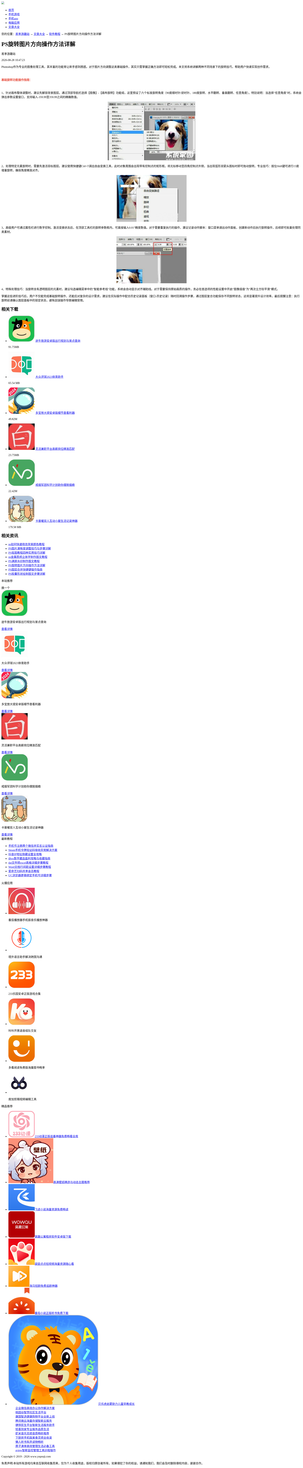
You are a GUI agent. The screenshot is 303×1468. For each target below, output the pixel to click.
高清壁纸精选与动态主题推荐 (71, 1182)
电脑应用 (14, 22)
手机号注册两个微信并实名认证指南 (30, 845)
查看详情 (7, 629)
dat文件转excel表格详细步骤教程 (28, 862)
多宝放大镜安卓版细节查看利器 (55, 412)
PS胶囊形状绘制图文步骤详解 (26, 573)
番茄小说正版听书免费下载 (51, 1313)
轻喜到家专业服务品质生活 (32, 1429)
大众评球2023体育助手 (49, 376)
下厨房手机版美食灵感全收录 (33, 1437)
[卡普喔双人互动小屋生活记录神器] (21, 520)
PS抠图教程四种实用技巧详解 (26, 552)
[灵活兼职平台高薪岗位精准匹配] (21, 448)
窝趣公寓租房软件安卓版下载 (53, 1236)
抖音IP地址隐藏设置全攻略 (25, 854)
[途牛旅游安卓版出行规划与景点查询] (21, 340)
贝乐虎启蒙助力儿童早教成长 (116, 1403)
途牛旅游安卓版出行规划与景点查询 (57, 340)
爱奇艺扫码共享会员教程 (23, 871)
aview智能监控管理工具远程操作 (35, 1450)
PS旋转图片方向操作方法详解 (26, 565)
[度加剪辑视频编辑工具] (18, 1092)
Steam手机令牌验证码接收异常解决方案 (32, 850)
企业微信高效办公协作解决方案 (35, 1408)
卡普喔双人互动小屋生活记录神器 (56, 520)
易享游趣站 (22, 34)
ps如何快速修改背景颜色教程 (26, 544)
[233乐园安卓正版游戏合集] (21, 986)
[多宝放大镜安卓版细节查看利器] (21, 412)
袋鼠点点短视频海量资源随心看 (54, 1263)
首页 (11, 10)
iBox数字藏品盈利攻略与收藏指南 (29, 858)
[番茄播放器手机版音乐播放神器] (21, 913)
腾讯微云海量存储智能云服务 (33, 1420)
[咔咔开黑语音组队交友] (21, 1023)
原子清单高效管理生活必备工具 (35, 1446)
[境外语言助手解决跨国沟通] (21, 950)
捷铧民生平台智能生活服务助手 (35, 1425)
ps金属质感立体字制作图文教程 (27, 556)
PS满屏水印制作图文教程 (24, 561)
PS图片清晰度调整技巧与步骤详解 (29, 548)
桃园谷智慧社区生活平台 (30, 1412)
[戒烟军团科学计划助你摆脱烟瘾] (21, 484)
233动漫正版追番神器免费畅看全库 (56, 1136)
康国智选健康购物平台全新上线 (35, 1416)
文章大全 (14, 26)
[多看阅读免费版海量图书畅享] (21, 1060)
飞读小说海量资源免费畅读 (51, 1209)
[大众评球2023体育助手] (21, 376)
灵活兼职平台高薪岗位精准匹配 (55, 448)
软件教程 (54, 34)
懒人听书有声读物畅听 (29, 1441)
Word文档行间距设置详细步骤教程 (29, 866)
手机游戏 (14, 14)
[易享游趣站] (2, 3)
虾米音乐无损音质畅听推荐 (32, 1433)
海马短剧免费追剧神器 (43, 1285)
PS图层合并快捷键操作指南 (25, 569)
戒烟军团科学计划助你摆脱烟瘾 (55, 484)
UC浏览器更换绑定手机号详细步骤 (30, 875)
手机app (13, 18)
